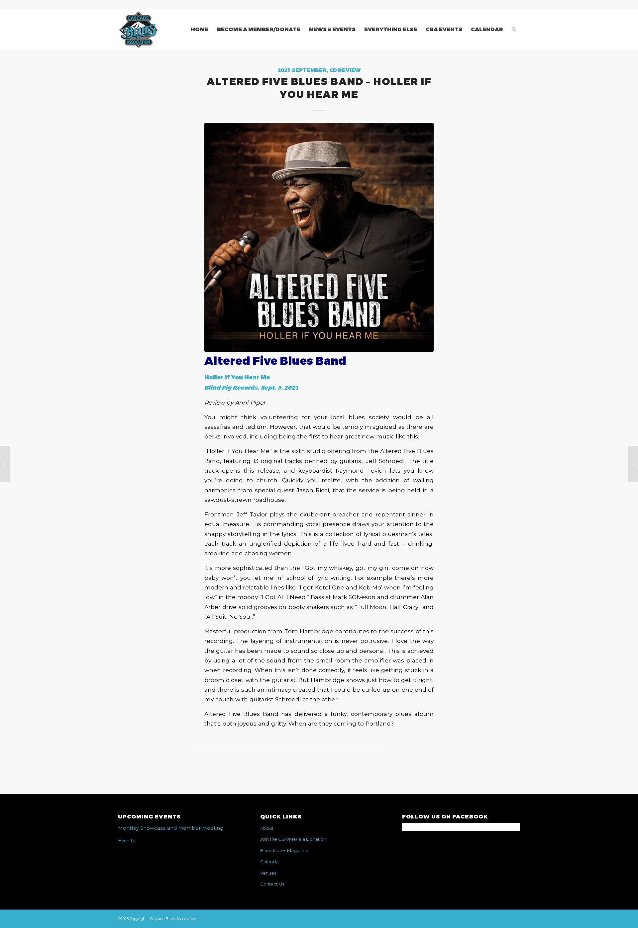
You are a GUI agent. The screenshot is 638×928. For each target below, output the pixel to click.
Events (126, 840)
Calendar (270, 861)
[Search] (513, 29)
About (266, 828)
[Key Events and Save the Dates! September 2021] (633, 464)
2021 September (302, 70)
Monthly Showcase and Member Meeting (170, 828)
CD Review (345, 70)
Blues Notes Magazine (284, 850)
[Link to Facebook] (515, 5)
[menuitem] (199, 29)
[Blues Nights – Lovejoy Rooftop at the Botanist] (5, 464)
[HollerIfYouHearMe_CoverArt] (319, 237)
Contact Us (272, 884)
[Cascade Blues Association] (138, 29)
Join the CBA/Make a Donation (293, 839)
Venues (268, 873)
